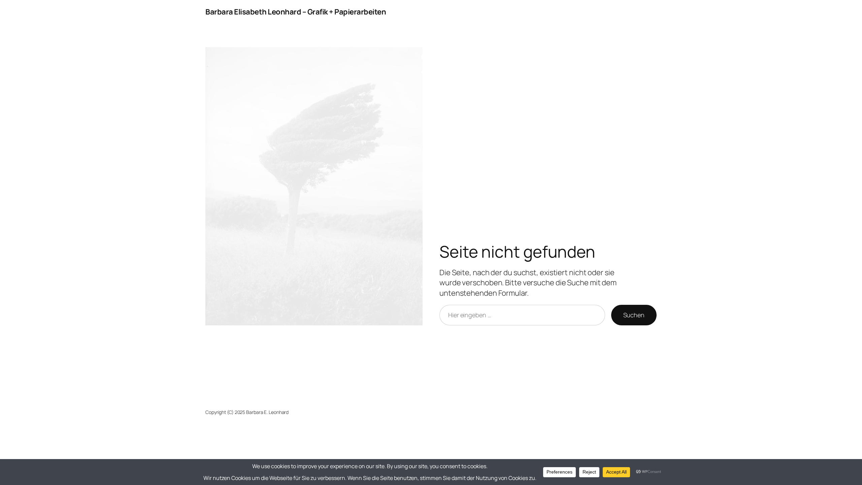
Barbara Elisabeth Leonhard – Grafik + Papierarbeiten (295, 12)
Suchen (633, 315)
